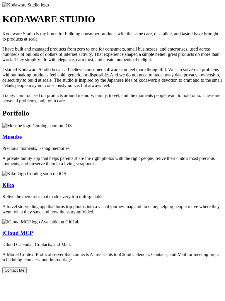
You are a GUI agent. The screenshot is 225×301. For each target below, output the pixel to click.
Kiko (8, 185)
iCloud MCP (17, 233)
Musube (12, 137)
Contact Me (14, 270)
